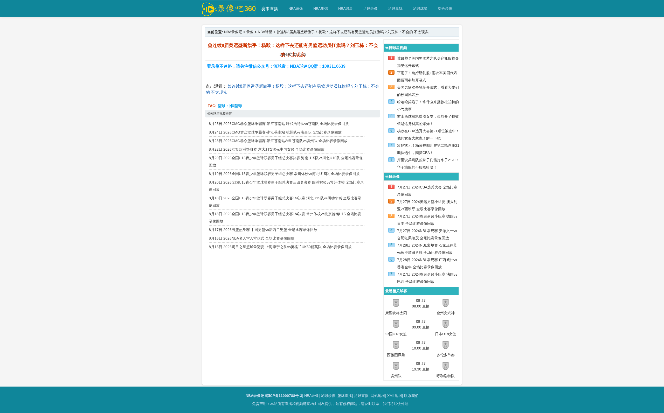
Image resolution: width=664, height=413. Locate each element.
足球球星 (420, 8)
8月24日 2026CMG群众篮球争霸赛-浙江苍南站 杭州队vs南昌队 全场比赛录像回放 (275, 132)
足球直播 (361, 396)
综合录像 (445, 8)
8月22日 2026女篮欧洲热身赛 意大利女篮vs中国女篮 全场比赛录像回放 (266, 149)
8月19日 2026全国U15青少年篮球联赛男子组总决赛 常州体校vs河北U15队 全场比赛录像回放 (284, 174)
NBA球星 (345, 8)
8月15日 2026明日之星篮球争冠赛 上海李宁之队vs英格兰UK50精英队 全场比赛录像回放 (280, 247)
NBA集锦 (320, 8)
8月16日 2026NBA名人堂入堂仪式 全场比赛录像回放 (251, 238)
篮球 (221, 106)
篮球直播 (344, 396)
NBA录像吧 (233, 32)
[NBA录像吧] (228, 15)
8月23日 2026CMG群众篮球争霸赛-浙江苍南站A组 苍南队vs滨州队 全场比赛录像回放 (278, 141)
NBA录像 (295, 8)
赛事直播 (269, 8)
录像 (250, 32)
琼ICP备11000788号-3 (283, 396)
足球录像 (370, 8)
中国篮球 (234, 106)
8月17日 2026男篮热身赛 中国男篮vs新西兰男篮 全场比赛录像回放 (263, 230)
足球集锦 (395, 8)
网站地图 (378, 396)
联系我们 (411, 396)
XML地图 (394, 396)
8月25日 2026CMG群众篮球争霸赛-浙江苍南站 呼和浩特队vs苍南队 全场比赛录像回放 (279, 124)
